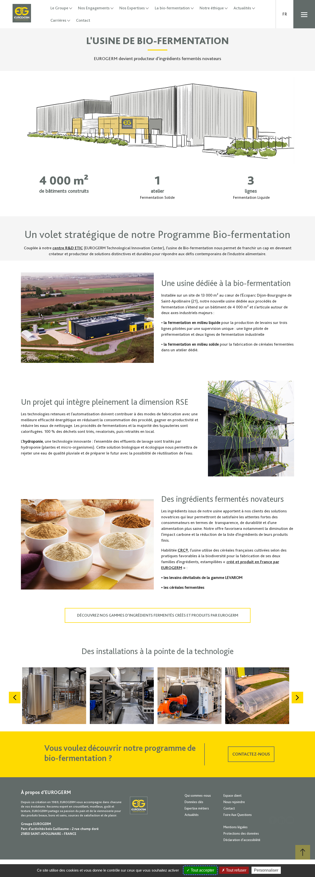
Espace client (232, 795)
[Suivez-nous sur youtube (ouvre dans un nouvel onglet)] (290, 820)
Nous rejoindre (234, 802)
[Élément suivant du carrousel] (297, 697)
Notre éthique (212, 8)
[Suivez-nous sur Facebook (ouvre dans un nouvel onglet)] (272, 820)
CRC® (183, 550)
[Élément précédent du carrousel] (14, 697)
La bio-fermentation (172, 8)
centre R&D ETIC (67, 248)
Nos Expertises (132, 8)
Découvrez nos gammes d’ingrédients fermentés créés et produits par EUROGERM (157, 615)
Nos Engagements (94, 8)
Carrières (58, 20)
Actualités (242, 8)
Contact (83, 20)
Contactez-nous (251, 754)
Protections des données (241, 833)
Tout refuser (235, 870)
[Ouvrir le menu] (304, 14)
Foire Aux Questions (237, 815)
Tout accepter (202, 870)
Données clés (194, 802)
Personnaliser (266, 870)
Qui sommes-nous (198, 795)
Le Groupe (59, 8)
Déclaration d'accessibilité (241, 840)
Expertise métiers (197, 808)
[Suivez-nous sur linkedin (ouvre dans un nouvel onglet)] (281, 820)
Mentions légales (235, 827)
